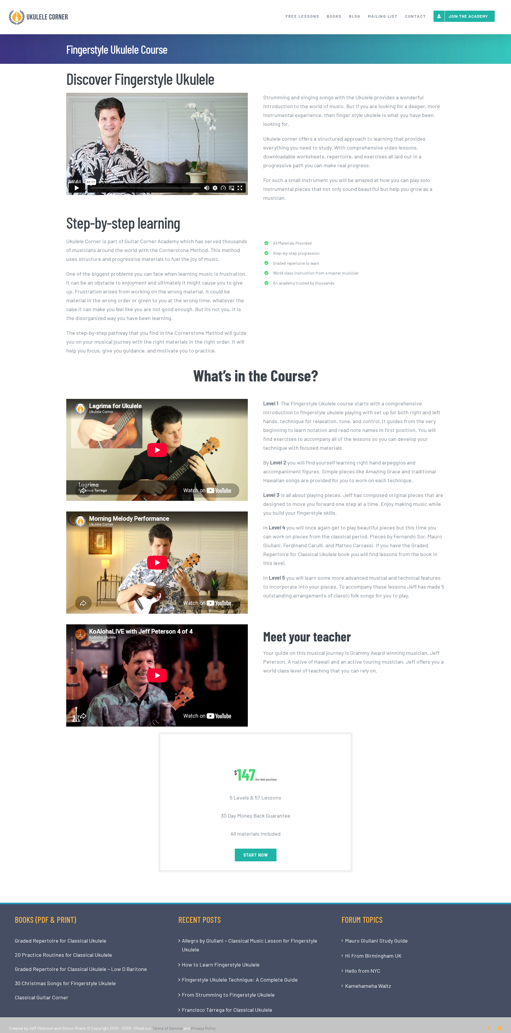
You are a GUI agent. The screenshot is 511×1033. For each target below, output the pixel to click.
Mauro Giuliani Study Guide (376, 940)
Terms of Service (167, 1028)
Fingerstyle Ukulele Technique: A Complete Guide (240, 979)
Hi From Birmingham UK (373, 955)
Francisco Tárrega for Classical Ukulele (227, 1009)
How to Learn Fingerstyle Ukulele (221, 964)
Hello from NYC (362, 970)
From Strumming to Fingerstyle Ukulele (228, 994)
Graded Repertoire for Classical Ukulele (60, 940)
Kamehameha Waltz (368, 985)
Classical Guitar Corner (41, 997)
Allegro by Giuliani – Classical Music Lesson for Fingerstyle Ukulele (249, 945)
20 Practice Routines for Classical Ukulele (63, 954)
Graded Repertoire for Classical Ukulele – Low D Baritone (81, 969)
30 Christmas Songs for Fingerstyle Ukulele (65, 983)
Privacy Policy (203, 1028)
